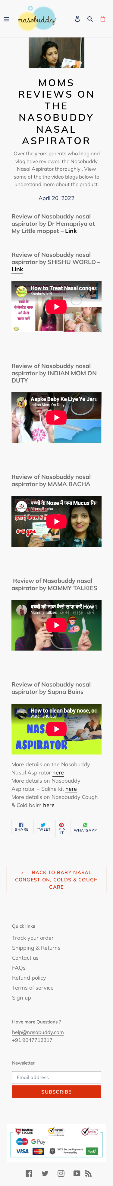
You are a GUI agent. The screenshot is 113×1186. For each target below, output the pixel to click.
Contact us (25, 957)
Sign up (21, 997)
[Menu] (6, 19)
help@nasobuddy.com (38, 1032)
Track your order (33, 937)
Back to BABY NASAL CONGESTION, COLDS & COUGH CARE (56, 879)
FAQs (19, 967)
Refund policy (29, 977)
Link (71, 230)
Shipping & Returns (36, 947)
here (58, 772)
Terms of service (33, 987)
